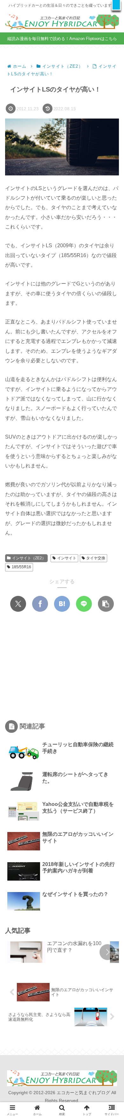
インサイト (66, 558)
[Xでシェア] (18, 604)
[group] (56, 952)
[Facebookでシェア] (40, 604)
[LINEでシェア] (84, 604)
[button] (116, 5)
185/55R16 (21, 567)
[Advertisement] (62, 666)
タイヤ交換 (95, 558)
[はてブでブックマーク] (62, 604)
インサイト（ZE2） (29, 558)
